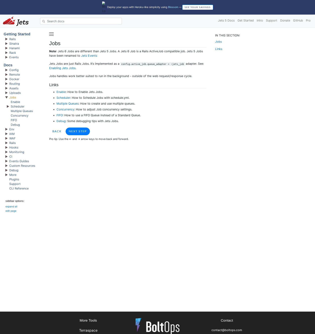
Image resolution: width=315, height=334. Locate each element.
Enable (15, 102)
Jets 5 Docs (226, 20)
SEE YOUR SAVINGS (198, 7)
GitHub (298, 20)
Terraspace (88, 330)
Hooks (13, 147)
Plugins (14, 179)
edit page (10, 210)
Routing (14, 83)
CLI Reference (19, 188)
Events (14, 57)
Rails (12, 39)
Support (271, 20)
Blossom (173, 7)
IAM (12, 134)
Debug (15, 124)
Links (218, 49)
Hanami (14, 48)
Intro (260, 20)
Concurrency (19, 115)
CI (10, 156)
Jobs (12, 97)
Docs (8, 65)
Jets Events (89, 55)
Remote (14, 74)
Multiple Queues (22, 111)
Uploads (15, 93)
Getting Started (17, 34)
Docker (14, 79)
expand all (11, 206)
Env (11, 129)
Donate (285, 20)
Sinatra (14, 43)
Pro (308, 20)
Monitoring (16, 152)
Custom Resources (22, 165)
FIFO (14, 120)
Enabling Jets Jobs (62, 68)
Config (14, 70)
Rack (12, 52)
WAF (12, 138)
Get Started (246, 20)
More (12, 175)
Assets (13, 88)
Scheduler (17, 106)
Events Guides (19, 161)
